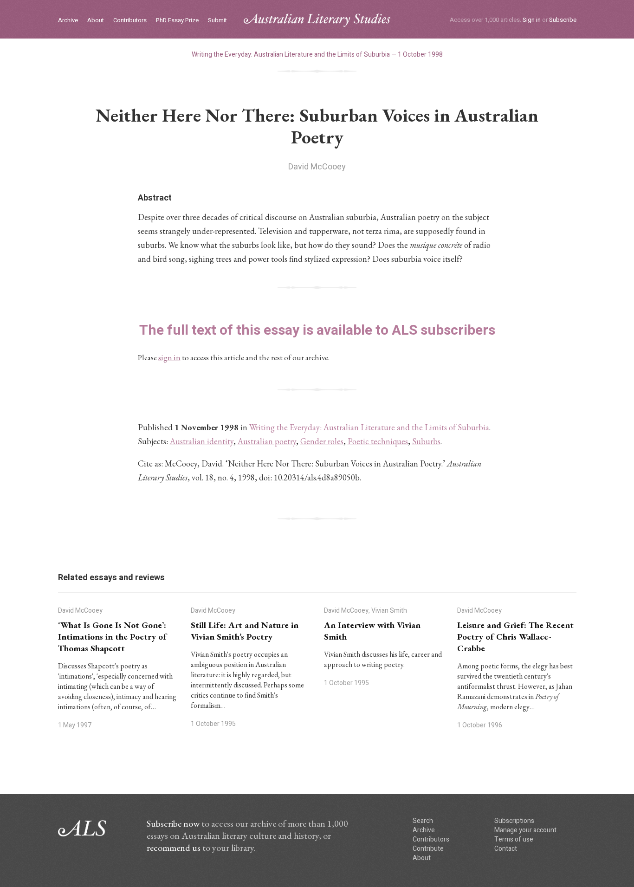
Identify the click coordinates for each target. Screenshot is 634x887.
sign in (169, 357)
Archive (68, 21)
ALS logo (317, 20)
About (95, 21)
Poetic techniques (378, 441)
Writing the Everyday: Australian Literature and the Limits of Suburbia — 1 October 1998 (317, 54)
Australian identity (201, 441)
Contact (505, 849)
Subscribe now (173, 823)
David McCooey (317, 167)
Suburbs (426, 441)
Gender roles (321, 441)
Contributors (130, 21)
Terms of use (513, 839)
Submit (217, 21)
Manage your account (525, 830)
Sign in (532, 19)
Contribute (428, 849)
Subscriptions (514, 821)
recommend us (174, 848)
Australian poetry (267, 441)
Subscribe (562, 19)
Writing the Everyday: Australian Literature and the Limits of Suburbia (369, 427)
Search (423, 821)
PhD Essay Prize (177, 21)
